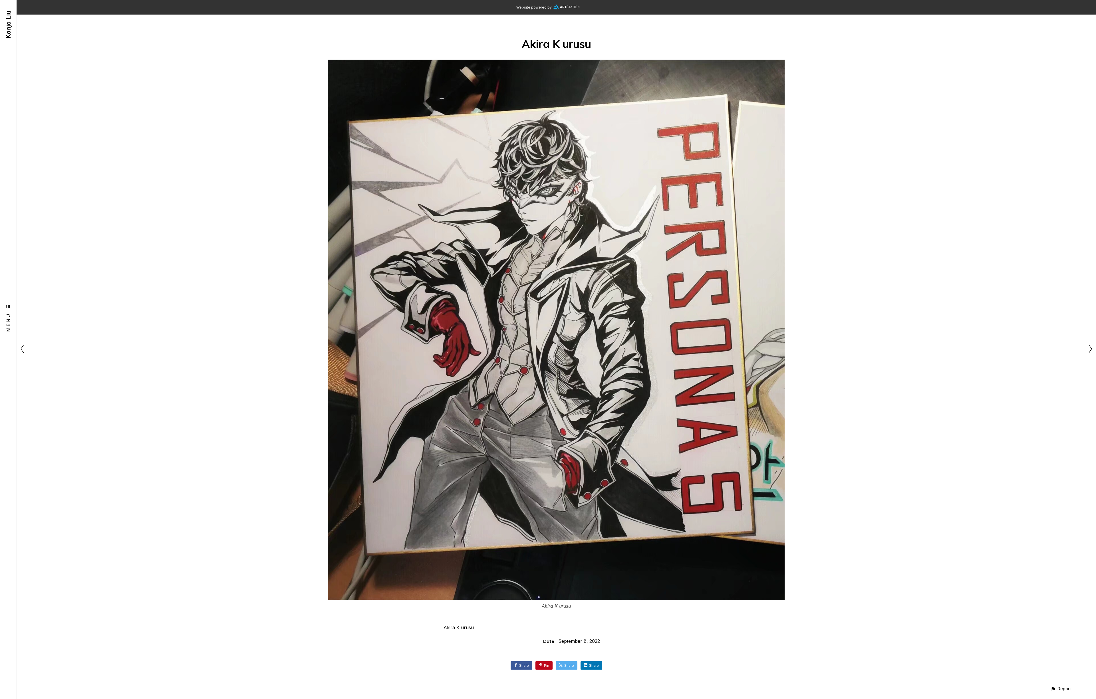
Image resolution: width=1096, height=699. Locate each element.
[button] (1060, 688)
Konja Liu (8, 25)
